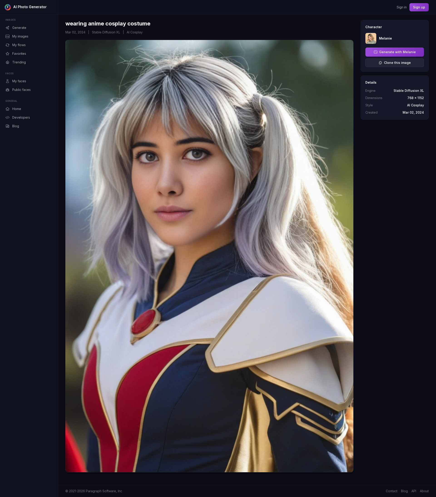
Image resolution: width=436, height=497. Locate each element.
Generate (19, 28)
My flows (19, 45)
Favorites (19, 53)
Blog (15, 126)
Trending (19, 62)
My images (20, 36)
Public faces (21, 90)
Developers (21, 117)
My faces (19, 81)
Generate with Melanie (397, 52)
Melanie (385, 38)
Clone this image (397, 63)
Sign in (402, 7)
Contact (391, 491)
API (413, 491)
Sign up (419, 7)
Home (16, 109)
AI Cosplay (135, 32)
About (424, 491)
